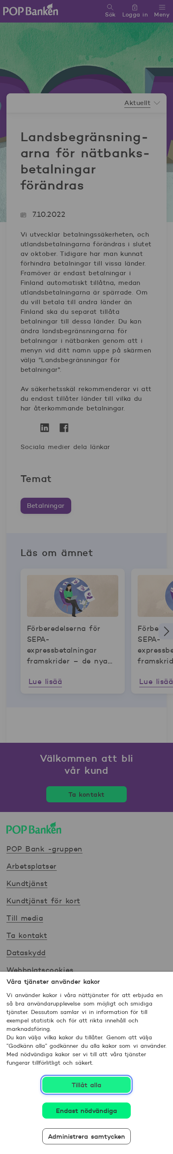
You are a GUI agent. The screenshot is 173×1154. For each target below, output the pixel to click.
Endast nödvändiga (86, 1111)
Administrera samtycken (86, 1136)
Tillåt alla (86, 1085)
